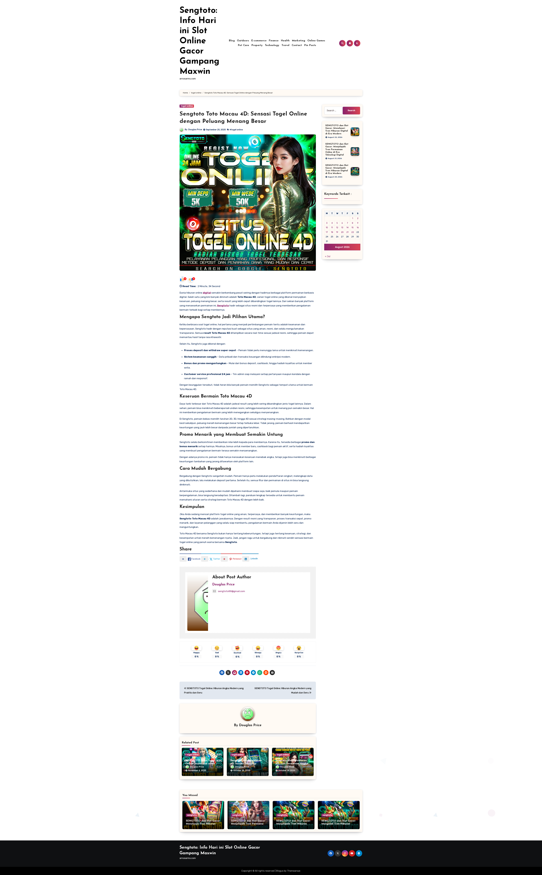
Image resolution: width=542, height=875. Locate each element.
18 (332, 232)
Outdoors (243, 40)
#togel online (236, 130)
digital (207, 292)
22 (352, 232)
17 (327, 232)
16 (358, 227)
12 (337, 227)
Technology (272, 45)
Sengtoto (223, 305)
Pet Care (243, 45)
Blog (232, 40)
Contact (297, 45)
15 (352, 227)
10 (327, 227)
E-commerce (258, 40)
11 (332, 227)
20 (342, 232)
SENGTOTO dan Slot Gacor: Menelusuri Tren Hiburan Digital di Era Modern (203, 824)
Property (257, 45)
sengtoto (192, 815)
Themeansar (293, 870)
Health (285, 40)
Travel (285, 45)
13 (342, 227)
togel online (187, 106)
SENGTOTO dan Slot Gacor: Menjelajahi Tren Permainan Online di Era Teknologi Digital (336, 149)
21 (347, 232)
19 (337, 232)
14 (347, 227)
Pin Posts (310, 45)
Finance (274, 40)
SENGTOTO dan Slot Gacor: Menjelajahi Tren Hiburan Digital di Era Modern (293, 824)
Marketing (298, 40)
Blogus (279, 870)
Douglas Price (195, 129)
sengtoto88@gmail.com (231, 591)
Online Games (316, 40)
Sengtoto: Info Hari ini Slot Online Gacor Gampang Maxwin (199, 41)
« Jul (327, 256)
